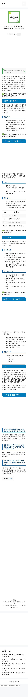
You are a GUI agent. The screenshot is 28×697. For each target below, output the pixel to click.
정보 (14, 599)
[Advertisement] (14, 53)
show (10, 478)
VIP (3, 4)
